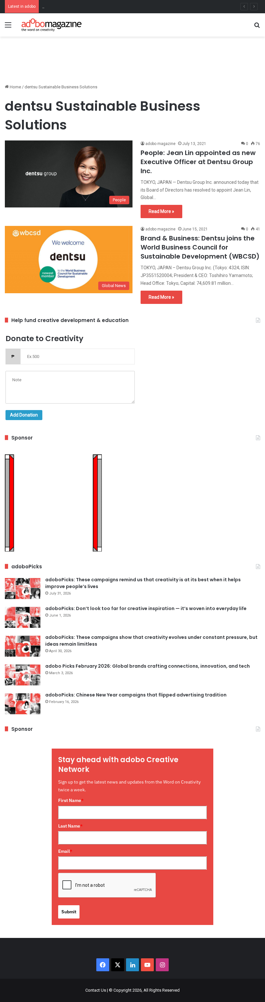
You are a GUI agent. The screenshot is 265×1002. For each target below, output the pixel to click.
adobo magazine (160, 143)
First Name (71, 800)
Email (65, 851)
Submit (68, 912)
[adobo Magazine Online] (51, 25)
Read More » (161, 211)
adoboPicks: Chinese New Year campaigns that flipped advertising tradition (136, 695)
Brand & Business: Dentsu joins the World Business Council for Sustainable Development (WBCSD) (200, 247)
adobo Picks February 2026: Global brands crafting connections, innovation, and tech (147, 666)
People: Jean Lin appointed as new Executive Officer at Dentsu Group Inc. (198, 161)
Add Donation (24, 415)
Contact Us (95, 990)
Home (15, 86)
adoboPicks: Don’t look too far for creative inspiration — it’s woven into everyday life (146, 608)
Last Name (70, 826)
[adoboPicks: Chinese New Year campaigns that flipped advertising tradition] (22, 704)
